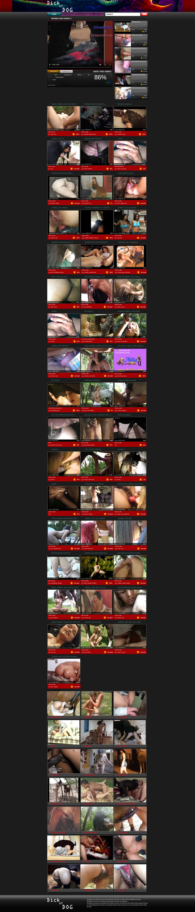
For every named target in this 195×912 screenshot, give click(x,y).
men (56, 445)
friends (89, 445)
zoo (122, 169)
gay (123, 272)
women (90, 169)
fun (52, 652)
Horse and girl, (59, 77)
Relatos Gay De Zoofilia (138, 88)
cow (118, 203)
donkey (90, 583)
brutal (90, 134)
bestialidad (54, 583)
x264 (85, 583)
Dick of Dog (60, 6)
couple (56, 686)
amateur (86, 203)
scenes (86, 376)
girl (89, 617)
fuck (52, 307)
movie (93, 376)
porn (125, 169)
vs (124, 307)
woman (125, 341)
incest (123, 134)
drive (52, 134)
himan (53, 238)
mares (60, 445)
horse (54, 79)
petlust (53, 445)
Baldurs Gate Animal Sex (139, 48)
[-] (110, 82)
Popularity (82, 14)
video (118, 307)
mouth (88, 652)
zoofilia (86, 134)
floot (52, 272)
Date (97, 14)
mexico (53, 376)
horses (86, 479)
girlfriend (89, 307)
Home (54, 14)
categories (68, 14)
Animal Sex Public (137, 35)
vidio (118, 652)
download (126, 514)
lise (93, 479)
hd (88, 410)
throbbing (57, 272)
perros (96, 238)
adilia (87, 341)
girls (91, 341)
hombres (91, 238)
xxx (126, 203)
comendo (127, 272)
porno (94, 134)
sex (55, 134)
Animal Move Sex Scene (139, 61)
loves (90, 479)
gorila (52, 203)
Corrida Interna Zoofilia (138, 74)
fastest (55, 617)
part (118, 376)
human (119, 617)
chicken (94, 583)
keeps (61, 272)
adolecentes (92, 272)
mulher (128, 583)
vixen (118, 169)
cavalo (124, 583)
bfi (85, 341)
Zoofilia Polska (136, 22)
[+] (107, 82)
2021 (119, 548)
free (59, 548)
